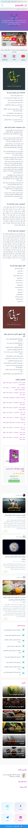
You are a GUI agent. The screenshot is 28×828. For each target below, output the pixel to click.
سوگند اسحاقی (19, 537)
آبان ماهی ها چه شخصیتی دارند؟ (13, 662)
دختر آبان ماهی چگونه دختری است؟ (12, 657)
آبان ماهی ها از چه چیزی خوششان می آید (12, 673)
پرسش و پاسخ (20, 1)
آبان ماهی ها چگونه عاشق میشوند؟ (13, 635)
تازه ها (25, 1)
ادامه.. (5, 531)
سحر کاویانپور (19, 577)
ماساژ (6, 1)
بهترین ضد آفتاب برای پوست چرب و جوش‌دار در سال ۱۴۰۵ (11, 775)
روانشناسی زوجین (21, 517)
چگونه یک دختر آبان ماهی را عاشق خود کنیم (12, 652)
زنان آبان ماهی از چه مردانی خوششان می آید (12, 668)
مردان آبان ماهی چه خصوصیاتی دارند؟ (12, 630)
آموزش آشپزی (14, 1)
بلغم (3, 1)
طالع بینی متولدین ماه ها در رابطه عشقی (15, 515)
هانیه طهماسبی (19, 495)
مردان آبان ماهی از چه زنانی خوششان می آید (12, 641)
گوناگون (23, 561)
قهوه (9, 1)
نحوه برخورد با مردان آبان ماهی (14, 646)
